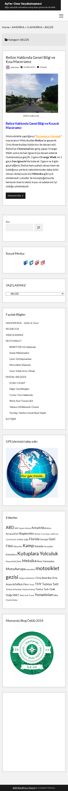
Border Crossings (42, 534)
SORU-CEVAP (17, 382)
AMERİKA (18, 27)
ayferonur (15, 67)
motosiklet (30, 569)
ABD (10, 527)
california (54, 534)
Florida (34, 539)
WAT (16, 595)
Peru (26, 584)
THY (38, 584)
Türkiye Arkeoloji (14, 589)
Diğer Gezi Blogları (19, 388)
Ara (8, 221)
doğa (26, 539)
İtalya (15, 600)
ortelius (17, 584)
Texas (31, 584)
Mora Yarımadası (45, 561)
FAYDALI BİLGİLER (16, 376)
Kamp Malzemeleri (19, 352)
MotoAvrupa (16, 569)
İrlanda (9, 600)
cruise (20, 539)
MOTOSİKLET (14, 340)
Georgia (44, 539)
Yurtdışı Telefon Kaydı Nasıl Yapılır (27, 412)
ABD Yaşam (20, 528)
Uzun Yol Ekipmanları (20, 358)
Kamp (28, 545)
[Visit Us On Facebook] (25, 264)
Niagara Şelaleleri (27, 578)
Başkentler (26, 533)
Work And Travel (27, 595)
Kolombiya (11, 554)
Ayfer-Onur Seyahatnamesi (23, 3)
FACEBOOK (12, 328)
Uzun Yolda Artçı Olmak (22, 370)
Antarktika (38, 528)
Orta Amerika (43, 577)
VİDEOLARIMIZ (14, 334)
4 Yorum (43, 67)
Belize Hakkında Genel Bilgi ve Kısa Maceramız (30, 59)
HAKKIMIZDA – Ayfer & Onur (22, 322)
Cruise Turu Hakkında (21, 394)
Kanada (38, 546)
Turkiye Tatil (50, 584)
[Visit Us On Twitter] (31, 264)
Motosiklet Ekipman (20, 364)
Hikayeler (17, 546)
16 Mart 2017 (29, 67)
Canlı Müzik (11, 539)
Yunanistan (44, 594)
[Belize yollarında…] (32, 111)
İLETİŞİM (11, 418)
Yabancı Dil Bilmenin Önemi (24, 406)
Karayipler (48, 546)
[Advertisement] (34, 731)
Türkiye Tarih (42, 589)
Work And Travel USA (21, 400)
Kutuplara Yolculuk (48, 136)
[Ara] (39, 227)
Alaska (28, 528)
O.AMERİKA (34, 27)
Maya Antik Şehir (14, 561)
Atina (48, 528)
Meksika (29, 560)
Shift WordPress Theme (24, 787)
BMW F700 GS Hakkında (22, 346)
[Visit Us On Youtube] (37, 264)
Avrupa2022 (12, 533)
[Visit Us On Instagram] (43, 264)
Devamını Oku (16, 196)
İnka (55, 595)
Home (5, 27)
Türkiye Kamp (28, 589)
